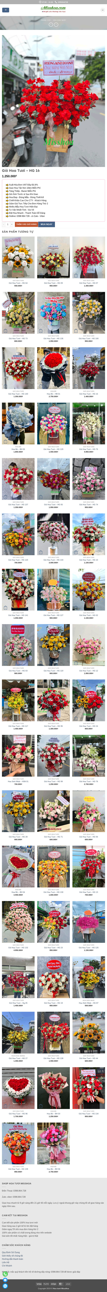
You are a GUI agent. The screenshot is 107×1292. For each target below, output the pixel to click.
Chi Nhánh (7, 1266)
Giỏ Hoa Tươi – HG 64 (18, 283)
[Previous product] (56, 25)
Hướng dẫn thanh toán (12, 1259)
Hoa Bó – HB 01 (53, 394)
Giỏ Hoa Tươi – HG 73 (18, 338)
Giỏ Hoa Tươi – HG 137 (18, 505)
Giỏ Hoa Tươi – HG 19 (53, 1003)
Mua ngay (46, 224)
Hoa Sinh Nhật (59, 20)
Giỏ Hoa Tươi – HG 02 (88, 615)
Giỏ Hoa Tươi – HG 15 (88, 394)
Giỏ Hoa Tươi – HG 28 (18, 837)
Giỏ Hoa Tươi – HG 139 (18, 1169)
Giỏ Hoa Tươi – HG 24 (88, 726)
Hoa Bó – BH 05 (18, 449)
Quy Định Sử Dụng (11, 1252)
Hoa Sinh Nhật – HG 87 (88, 1003)
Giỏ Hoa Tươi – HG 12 (88, 671)
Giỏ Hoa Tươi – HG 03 (18, 671)
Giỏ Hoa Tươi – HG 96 (18, 1114)
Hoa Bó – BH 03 (53, 1114)
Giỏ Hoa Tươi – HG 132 (18, 948)
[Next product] (51, 25)
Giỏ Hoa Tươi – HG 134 (89, 1114)
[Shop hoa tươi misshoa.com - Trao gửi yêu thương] (53, 10)
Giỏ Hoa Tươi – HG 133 (53, 560)
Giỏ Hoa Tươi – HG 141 (18, 615)
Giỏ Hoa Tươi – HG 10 (88, 560)
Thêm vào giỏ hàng (26, 224)
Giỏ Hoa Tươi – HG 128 (53, 1058)
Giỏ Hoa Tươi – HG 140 (18, 394)
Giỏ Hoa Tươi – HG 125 (89, 948)
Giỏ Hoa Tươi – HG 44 (88, 1058)
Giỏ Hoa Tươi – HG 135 (53, 338)
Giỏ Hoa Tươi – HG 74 (88, 505)
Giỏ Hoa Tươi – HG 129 (53, 449)
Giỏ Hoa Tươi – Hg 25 (18, 1003)
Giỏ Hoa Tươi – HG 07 (88, 283)
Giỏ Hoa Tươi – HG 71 (53, 837)
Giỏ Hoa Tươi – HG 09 (53, 283)
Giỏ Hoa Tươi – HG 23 (53, 948)
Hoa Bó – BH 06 (53, 1169)
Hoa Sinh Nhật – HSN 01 (18, 781)
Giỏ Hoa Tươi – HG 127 (53, 615)
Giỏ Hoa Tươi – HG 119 (53, 671)
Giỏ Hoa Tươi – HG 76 (88, 781)
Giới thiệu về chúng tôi (12, 1256)
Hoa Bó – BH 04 (18, 892)
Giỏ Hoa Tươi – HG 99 (53, 781)
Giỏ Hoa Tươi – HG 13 (88, 892)
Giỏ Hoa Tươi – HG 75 (88, 449)
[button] (5, 10)
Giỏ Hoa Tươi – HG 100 (89, 338)
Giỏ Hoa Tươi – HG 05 (53, 505)
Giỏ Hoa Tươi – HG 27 (18, 1058)
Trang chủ (46, 20)
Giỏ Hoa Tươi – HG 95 (53, 726)
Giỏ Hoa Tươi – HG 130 (53, 892)
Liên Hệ (5, 1262)
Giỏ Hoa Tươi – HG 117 (18, 726)
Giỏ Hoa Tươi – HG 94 (88, 837)
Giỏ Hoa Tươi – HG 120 (18, 560)
